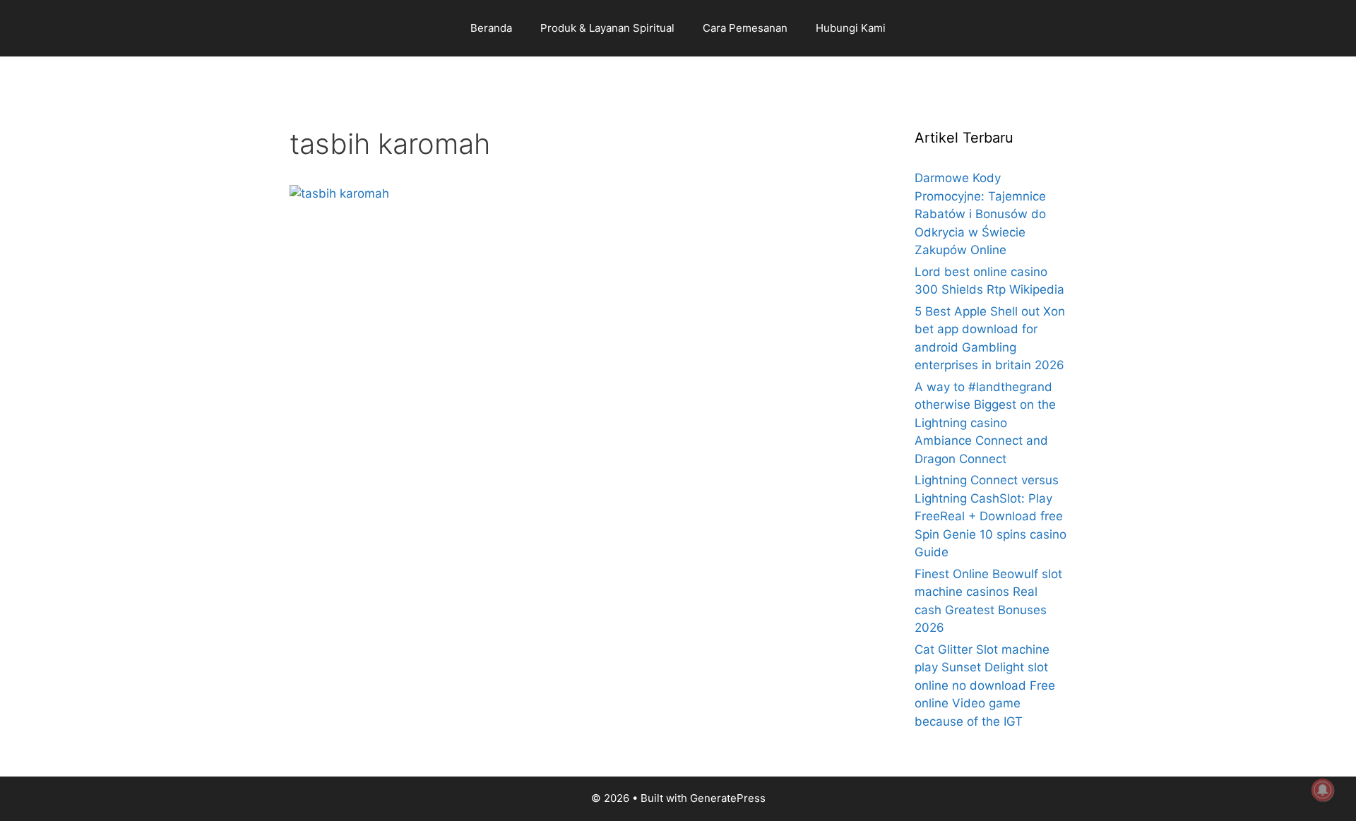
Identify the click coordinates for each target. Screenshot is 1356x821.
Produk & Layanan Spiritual (607, 28)
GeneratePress (728, 798)
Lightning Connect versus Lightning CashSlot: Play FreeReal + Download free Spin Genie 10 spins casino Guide (990, 516)
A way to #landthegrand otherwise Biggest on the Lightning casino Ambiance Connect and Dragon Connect (985, 423)
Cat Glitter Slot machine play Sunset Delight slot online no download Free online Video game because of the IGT (985, 685)
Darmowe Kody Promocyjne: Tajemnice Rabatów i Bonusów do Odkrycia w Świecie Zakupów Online (980, 214)
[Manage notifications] (1323, 790)
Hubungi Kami (851, 28)
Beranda (491, 28)
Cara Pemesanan (745, 28)
